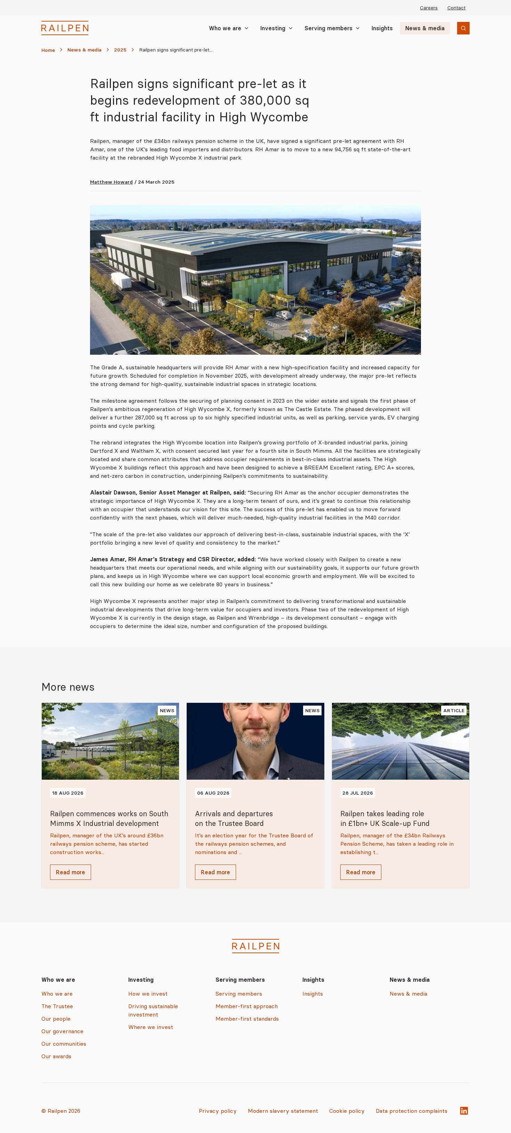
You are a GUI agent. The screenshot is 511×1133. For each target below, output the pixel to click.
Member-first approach (247, 1006)
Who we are (225, 28)
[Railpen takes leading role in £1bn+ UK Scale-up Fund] (400, 796)
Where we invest (150, 1026)
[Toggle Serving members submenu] (357, 28)
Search (452, 29)
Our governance (62, 1031)
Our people (56, 1018)
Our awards (56, 1056)
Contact (456, 8)
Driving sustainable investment (153, 1010)
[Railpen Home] (64, 28)
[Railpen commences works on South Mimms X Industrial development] (110, 796)
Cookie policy (347, 1110)
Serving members (328, 28)
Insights (382, 28)
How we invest (148, 993)
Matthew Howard (111, 182)
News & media (425, 28)
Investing (272, 28)
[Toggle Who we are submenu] (246, 28)
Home (48, 50)
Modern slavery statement (283, 1110)
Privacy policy (218, 1110)
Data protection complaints (411, 1110)
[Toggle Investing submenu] (290, 28)
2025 (120, 50)
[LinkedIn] (464, 1110)
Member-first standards (247, 1018)
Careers (429, 8)
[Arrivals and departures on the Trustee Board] (255, 796)
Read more (70, 872)
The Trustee (57, 1006)
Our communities (63, 1043)
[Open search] (463, 28)
